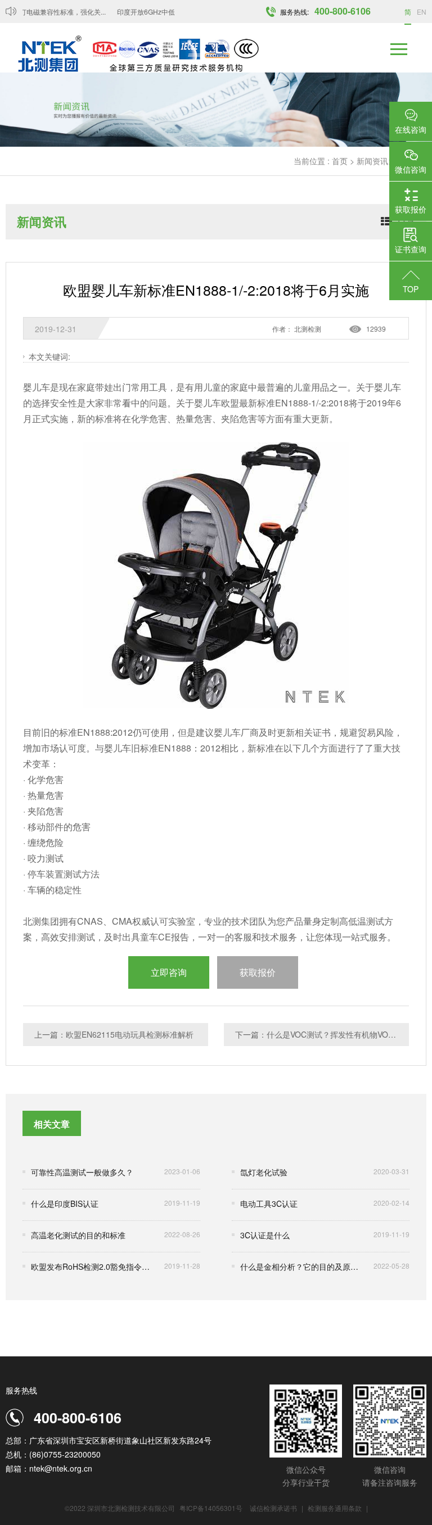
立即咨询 (169, 972)
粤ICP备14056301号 (210, 1508)
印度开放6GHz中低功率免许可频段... (165, 11)
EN (421, 11)
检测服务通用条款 (335, 1508)
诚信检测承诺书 (273, 1508)
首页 (340, 160)
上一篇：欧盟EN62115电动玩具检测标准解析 (114, 1034)
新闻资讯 (372, 160)
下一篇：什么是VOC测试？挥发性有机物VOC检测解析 (322, 1034)
